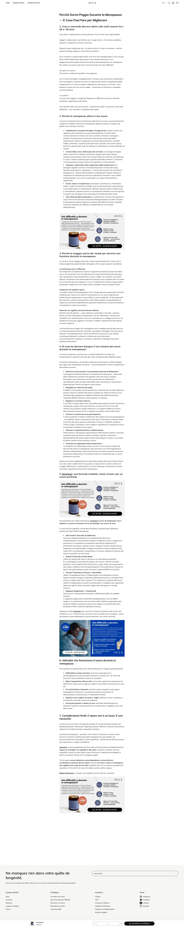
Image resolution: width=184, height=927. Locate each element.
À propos (9, 900)
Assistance (99, 892)
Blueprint (9, 903)
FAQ (96, 900)
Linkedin (146, 903)
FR (163, 3)
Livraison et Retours (102, 903)
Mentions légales (101, 912)
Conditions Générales (102, 906)
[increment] (121, 923)
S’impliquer (54, 892)
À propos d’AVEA (12, 892)
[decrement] (95, 923)
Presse (8, 909)
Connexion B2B (55, 909)
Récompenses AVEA (57, 906)
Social (142, 892)
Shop (7, 897)
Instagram (146, 897)
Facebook (146, 900)
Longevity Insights (12, 906)
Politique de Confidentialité (104, 909)
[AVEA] (92, 3)
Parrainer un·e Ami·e (57, 903)
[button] (169, 3)
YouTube (146, 906)
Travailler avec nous (57, 897)
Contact (98, 897)
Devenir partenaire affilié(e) (60, 900)
